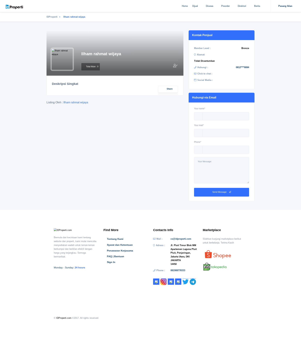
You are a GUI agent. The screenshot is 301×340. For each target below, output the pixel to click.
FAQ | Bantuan (115, 256)
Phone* (197, 142)
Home (185, 6)
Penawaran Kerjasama (120, 250)
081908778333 (178, 270)
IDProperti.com (63, 318)
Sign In (111, 262)
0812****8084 (242, 67)
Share (170, 89)
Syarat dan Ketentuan (120, 244)
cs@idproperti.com (181, 239)
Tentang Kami (115, 239)
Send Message (219, 192)
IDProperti (52, 17)
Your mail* (199, 125)
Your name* (199, 108)
